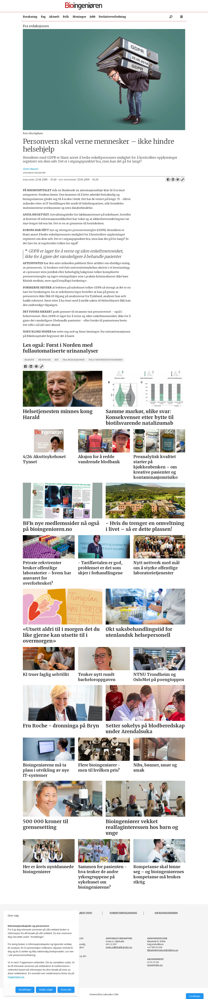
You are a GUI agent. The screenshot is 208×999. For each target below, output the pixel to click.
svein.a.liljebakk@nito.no (119, 947)
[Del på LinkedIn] (173, 179)
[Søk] (171, 16)
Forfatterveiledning (112, 16)
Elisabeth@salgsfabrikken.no (162, 950)
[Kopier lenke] (182, 179)
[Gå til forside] (105, 6)
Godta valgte (46, 989)
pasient (29, 360)
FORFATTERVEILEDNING (123, 912)
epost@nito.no (155, 965)
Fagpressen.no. (16, 977)
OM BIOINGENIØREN (166, 912)
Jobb (92, 16)
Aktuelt (54, 16)
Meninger (79, 16)
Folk (66, 16)
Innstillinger (194, 996)
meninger (44, 360)
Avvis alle (66, 989)
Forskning (30, 16)
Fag (43, 16)
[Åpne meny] (181, 16)
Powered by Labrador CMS (104, 994)
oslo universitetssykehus (105, 360)
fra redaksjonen (74, 360)
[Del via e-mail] (177, 179)
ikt (57, 360)
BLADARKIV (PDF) (82, 912)
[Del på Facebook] (168, 179)
